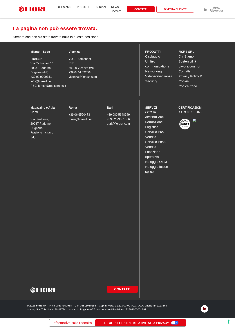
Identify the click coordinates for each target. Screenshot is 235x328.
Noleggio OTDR (157, 162)
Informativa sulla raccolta (72, 323)
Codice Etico (187, 86)
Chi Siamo (64, 7)
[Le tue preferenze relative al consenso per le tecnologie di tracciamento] (228, 321)
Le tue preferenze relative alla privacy (136, 323)
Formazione (154, 122)
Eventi (117, 11)
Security (151, 81)
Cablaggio (152, 56)
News (115, 7)
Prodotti (83, 7)
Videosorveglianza (158, 76)
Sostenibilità (187, 61)
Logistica (151, 127)
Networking (153, 71)
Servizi (101, 7)
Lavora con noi (189, 66)
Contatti (184, 71)
